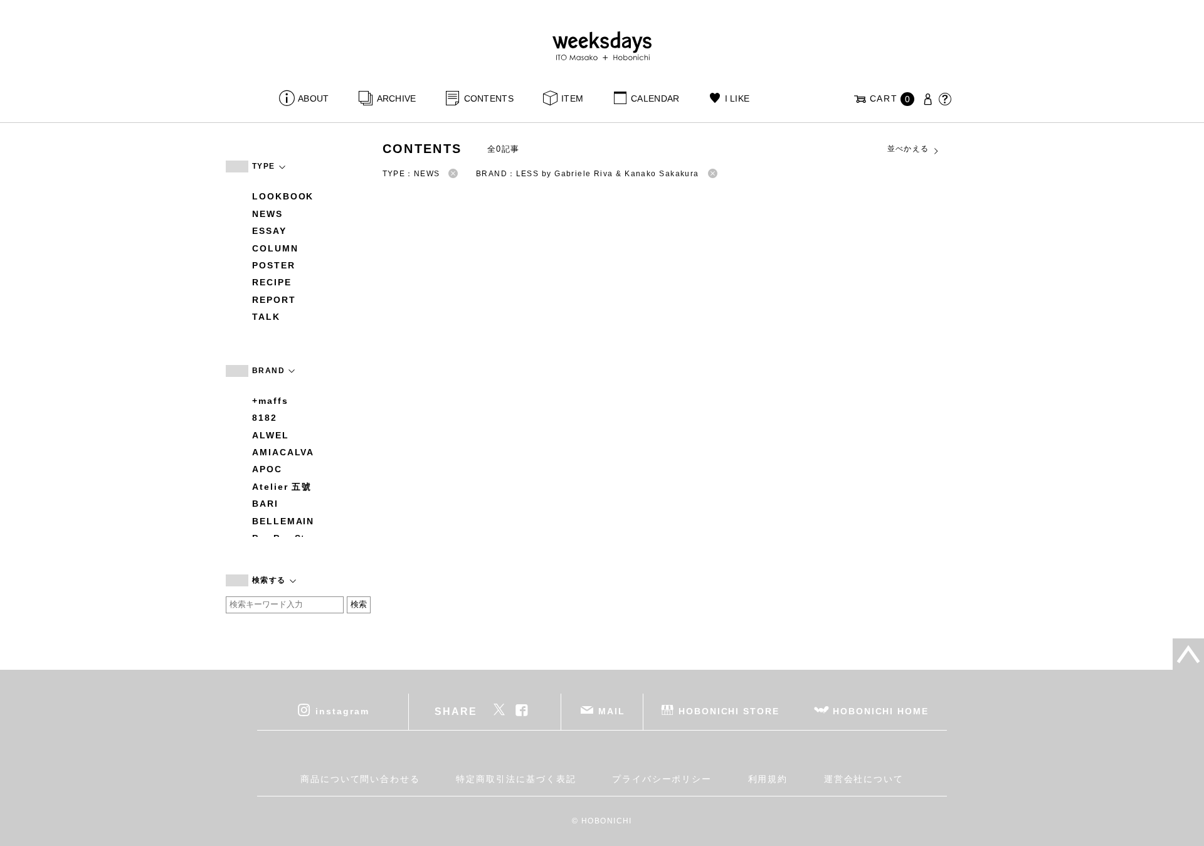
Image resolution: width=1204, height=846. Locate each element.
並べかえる (908, 148)
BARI (265, 504)
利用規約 (768, 779)
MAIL (611, 711)
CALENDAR (655, 98)
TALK (266, 317)
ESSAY (269, 231)
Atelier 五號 (282, 487)
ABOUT (313, 98)
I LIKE (737, 98)
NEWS (267, 214)
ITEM (572, 98)
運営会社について (864, 779)
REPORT (274, 300)
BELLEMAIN (283, 521)
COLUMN (275, 248)
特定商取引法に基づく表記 (516, 779)
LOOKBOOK (283, 196)
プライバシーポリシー (662, 779)
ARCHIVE (396, 98)
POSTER (273, 265)
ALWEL (270, 435)
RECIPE (272, 282)
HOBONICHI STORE (729, 711)
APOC (267, 469)
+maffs (270, 401)
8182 (264, 418)
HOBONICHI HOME (881, 711)
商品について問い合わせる (360, 779)
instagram (342, 711)
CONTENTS (489, 98)
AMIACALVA (283, 452)
